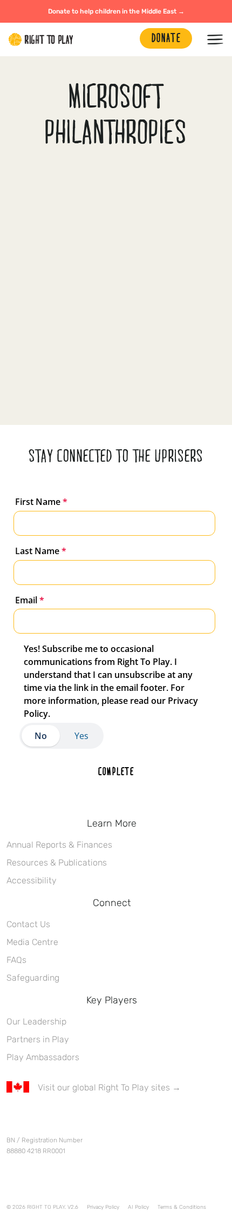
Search (126, 39)
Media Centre (32, 942)
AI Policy (138, 1207)
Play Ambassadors (42, 1057)
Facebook (12, 1119)
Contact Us (28, 924)
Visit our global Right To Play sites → (109, 1087)
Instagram (58, 1119)
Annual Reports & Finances (59, 845)
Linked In (80, 1119)
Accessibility (31, 880)
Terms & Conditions (182, 1207)
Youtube (103, 1119)
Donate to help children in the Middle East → (116, 11)
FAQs (16, 960)
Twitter (35, 1119)
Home (41, 39)
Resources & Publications (56, 862)
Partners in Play (37, 1039)
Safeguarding (32, 978)
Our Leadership (36, 1021)
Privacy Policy (103, 1207)
